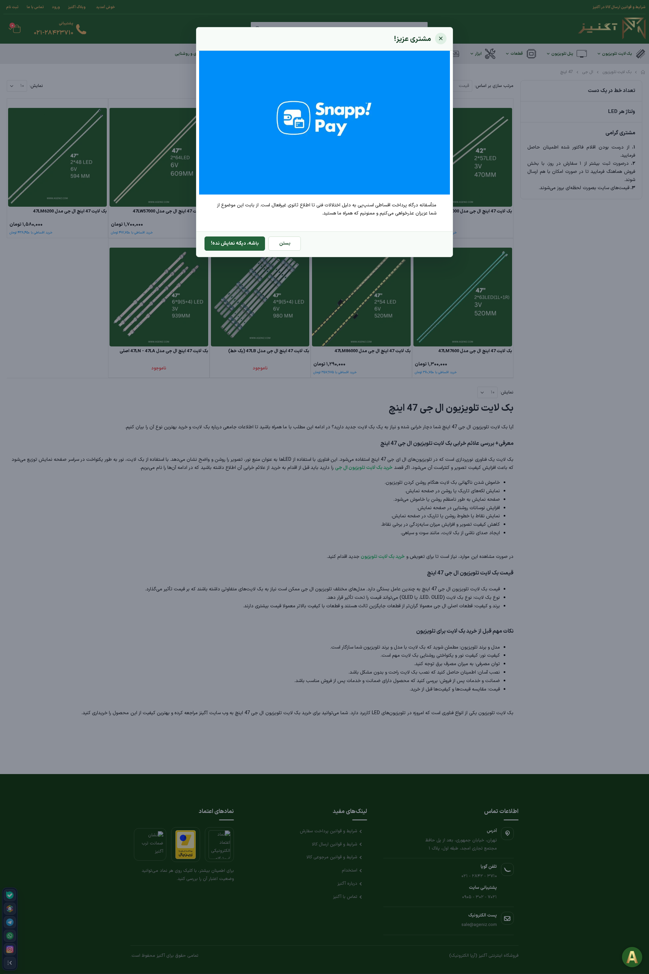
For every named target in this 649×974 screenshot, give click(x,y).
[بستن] (441, 38)
